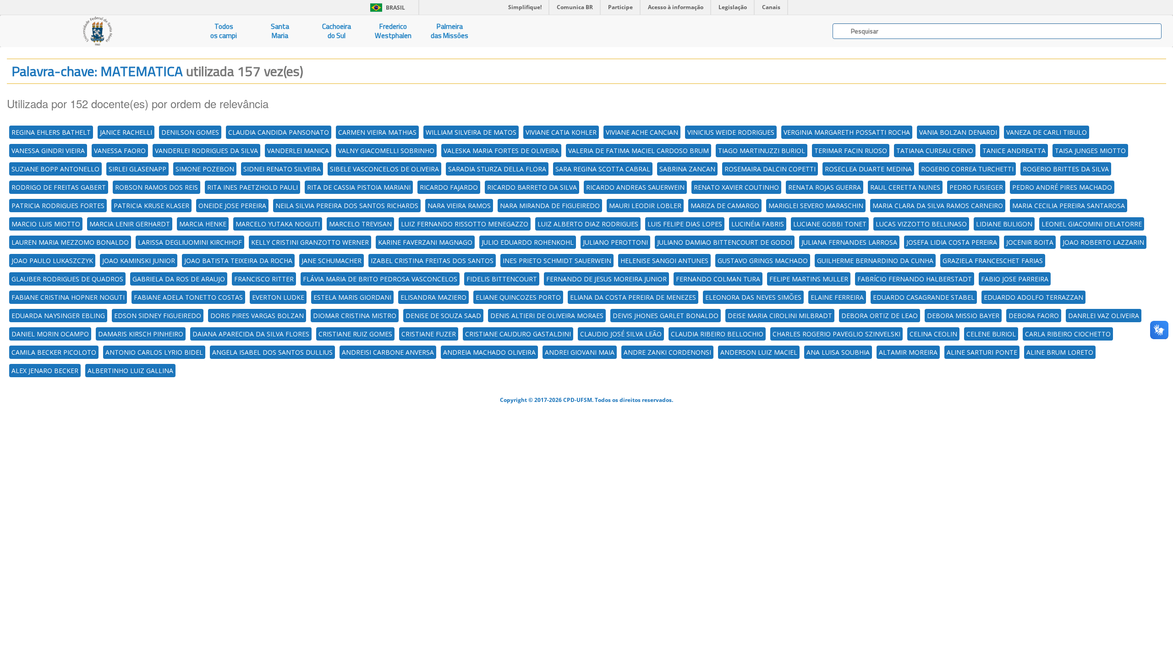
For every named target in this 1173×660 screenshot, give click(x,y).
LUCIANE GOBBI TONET (829, 224)
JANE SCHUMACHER (331, 260)
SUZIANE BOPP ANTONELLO (55, 169)
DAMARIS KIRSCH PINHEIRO (140, 334)
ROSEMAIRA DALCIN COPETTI (770, 169)
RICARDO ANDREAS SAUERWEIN (635, 187)
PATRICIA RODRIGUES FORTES (57, 205)
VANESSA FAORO (120, 150)
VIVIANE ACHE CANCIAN (642, 132)
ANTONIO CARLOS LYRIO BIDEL (154, 352)
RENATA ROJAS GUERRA (824, 187)
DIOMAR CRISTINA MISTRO (354, 315)
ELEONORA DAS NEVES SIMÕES (753, 297)
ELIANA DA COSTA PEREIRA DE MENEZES (633, 297)
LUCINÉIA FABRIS (757, 224)
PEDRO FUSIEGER (976, 187)
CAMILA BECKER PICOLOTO (53, 352)
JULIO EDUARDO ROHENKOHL (528, 242)
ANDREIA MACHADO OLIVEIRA (489, 352)
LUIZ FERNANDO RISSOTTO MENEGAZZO (464, 224)
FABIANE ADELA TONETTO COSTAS (188, 297)
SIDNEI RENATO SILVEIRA (282, 169)
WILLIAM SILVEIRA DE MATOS (471, 132)
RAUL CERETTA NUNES (905, 187)
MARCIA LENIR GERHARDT (129, 224)
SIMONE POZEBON (204, 169)
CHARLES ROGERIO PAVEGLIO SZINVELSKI (836, 334)
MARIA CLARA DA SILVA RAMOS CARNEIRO (937, 205)
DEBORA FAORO (1034, 315)
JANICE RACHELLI (126, 132)
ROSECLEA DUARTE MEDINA (868, 169)
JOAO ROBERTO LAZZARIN (1103, 242)
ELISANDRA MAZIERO (433, 297)
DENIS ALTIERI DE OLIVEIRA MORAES (546, 315)
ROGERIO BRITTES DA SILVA (1066, 169)
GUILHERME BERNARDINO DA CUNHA (875, 260)
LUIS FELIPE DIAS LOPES (684, 224)
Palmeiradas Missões (449, 31)
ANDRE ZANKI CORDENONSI (667, 352)
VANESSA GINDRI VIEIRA (48, 150)
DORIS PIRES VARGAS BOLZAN (257, 315)
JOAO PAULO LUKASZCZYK (52, 260)
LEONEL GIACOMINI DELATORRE (1091, 224)
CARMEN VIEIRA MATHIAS (377, 132)
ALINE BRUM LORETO (1059, 352)
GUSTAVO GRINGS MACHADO (763, 260)
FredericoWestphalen (393, 31)
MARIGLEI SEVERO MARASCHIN (815, 205)
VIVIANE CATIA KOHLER (561, 132)
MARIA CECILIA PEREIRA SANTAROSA (1068, 205)
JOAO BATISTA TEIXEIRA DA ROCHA (238, 260)
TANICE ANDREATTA (1014, 150)
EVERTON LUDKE (278, 297)
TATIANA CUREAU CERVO (934, 150)
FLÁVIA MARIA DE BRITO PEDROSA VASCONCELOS (380, 279)
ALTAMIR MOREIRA (908, 352)
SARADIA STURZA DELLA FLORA (497, 169)
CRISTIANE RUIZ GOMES (355, 334)
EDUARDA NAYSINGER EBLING (58, 315)
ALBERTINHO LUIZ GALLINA (130, 370)
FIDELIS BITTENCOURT (501, 279)
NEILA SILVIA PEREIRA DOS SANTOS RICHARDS (346, 205)
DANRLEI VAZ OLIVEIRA (1103, 315)
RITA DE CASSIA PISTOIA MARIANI (359, 187)
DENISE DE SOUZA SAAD (443, 315)
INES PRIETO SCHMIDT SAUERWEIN (557, 260)
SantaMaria (280, 31)
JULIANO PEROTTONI (615, 242)
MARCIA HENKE (202, 224)
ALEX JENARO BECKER (44, 370)
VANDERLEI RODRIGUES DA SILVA (206, 150)
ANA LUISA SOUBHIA (838, 352)
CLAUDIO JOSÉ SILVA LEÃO (621, 334)
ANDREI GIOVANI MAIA (579, 352)
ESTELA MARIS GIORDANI (352, 297)
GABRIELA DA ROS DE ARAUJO (178, 279)
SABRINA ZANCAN (687, 169)
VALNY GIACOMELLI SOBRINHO (386, 150)
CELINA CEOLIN (933, 334)
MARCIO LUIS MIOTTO (45, 224)
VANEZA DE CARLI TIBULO (1046, 132)
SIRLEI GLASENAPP (137, 169)
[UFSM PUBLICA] (98, 31)
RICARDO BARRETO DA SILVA (532, 187)
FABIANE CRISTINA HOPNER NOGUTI (68, 297)
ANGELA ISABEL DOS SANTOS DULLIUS (272, 352)
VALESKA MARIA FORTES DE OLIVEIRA (501, 150)
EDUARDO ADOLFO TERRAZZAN (1033, 297)
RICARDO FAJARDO (449, 187)
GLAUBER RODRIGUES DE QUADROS (67, 279)
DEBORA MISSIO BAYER (963, 315)
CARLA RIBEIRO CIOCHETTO (1068, 334)
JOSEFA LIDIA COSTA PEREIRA (951, 242)
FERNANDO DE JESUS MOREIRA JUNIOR (606, 279)
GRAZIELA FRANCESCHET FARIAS (993, 260)
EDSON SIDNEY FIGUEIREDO (157, 315)
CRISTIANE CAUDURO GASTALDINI (518, 334)
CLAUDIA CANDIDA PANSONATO (278, 132)
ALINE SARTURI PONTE (982, 352)
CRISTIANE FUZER (428, 334)
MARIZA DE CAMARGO (725, 205)
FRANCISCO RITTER (264, 279)
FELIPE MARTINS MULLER (808, 279)
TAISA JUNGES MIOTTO (1090, 150)
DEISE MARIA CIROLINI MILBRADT (780, 315)
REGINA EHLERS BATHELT (51, 132)
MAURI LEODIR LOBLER (645, 205)
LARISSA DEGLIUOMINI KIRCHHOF (190, 242)
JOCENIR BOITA (1029, 242)
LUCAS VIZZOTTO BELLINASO (921, 224)
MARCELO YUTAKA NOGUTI (278, 224)
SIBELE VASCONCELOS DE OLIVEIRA (384, 169)
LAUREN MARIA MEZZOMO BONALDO (70, 242)
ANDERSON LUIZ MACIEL (758, 352)
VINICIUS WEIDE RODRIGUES (730, 132)
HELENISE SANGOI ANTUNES (664, 260)
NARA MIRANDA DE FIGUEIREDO (550, 205)
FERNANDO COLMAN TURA (718, 279)
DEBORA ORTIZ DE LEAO (879, 315)
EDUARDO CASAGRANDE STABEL (924, 297)
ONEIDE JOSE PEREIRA (232, 205)
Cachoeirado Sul (336, 31)
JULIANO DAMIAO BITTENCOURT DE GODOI (724, 242)
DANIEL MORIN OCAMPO (50, 334)
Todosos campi (223, 31)
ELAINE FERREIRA (837, 297)
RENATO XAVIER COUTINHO (736, 187)
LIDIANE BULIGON (1004, 224)
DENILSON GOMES (190, 132)
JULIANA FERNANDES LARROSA (849, 242)
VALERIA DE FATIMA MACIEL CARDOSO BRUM (638, 150)
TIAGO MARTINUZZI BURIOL (761, 150)
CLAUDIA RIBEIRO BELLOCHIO (717, 334)
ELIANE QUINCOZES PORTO (518, 297)
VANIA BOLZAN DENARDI (958, 132)
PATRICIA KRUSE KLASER (151, 205)
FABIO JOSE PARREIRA (1014, 279)
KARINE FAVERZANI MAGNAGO (425, 242)
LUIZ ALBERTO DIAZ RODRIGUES (587, 224)
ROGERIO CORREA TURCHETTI (967, 169)
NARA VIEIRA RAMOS (459, 205)
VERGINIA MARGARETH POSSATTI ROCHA (847, 132)
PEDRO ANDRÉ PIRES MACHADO (1062, 187)
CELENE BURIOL (991, 334)
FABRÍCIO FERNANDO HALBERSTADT (914, 279)
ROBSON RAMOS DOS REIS (156, 187)
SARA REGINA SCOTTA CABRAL (602, 169)
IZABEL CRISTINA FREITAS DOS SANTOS (432, 260)
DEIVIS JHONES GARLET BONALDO (665, 315)
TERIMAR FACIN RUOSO (850, 150)
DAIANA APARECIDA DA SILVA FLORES (250, 334)
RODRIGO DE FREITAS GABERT (58, 187)
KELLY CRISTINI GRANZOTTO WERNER (310, 242)
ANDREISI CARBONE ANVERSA (388, 352)
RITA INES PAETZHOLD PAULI (252, 187)
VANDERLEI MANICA (298, 150)
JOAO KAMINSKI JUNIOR (138, 260)
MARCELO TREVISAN (360, 224)
